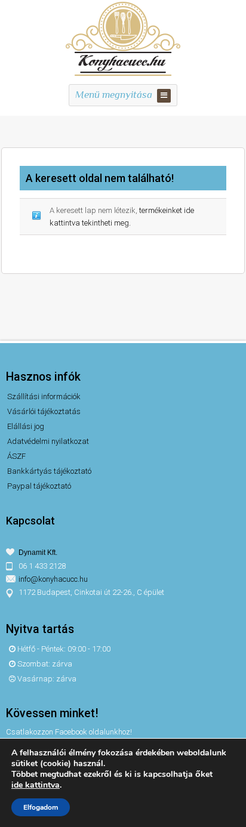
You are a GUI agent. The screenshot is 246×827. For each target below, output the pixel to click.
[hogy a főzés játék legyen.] (123, 74)
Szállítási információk (44, 396)
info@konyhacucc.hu (53, 579)
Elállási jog (25, 426)
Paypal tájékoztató (39, 486)
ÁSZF (16, 456)
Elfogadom (40, 807)
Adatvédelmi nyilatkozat (48, 441)
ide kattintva (35, 785)
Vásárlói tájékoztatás (44, 411)
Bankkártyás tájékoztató (49, 471)
